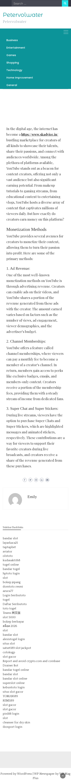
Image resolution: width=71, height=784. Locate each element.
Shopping (12, 62)
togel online (11, 564)
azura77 (8, 591)
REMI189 (8, 700)
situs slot (9, 643)
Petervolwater (23, 14)
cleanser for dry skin (16, 722)
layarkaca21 (10, 542)
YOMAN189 (10, 696)
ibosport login (12, 726)
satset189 (9, 648)
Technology (14, 70)
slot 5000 (9, 617)
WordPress (24, 773)
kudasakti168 (11, 560)
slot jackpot (23, 648)
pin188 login (11, 713)
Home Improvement (19, 77)
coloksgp (9, 652)
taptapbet (9, 547)
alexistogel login (14, 639)
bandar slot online (15, 678)
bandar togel (11, 569)
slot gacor (9, 656)
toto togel (9, 608)
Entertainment (15, 47)
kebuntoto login (14, 687)
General (11, 85)
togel (6, 599)
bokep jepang (12, 582)
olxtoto (8, 556)
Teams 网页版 (12, 613)
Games (11, 55)
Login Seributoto (14, 595)
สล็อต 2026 (10, 626)
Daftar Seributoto (15, 604)
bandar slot (10, 538)
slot (5, 577)
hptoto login (11, 573)
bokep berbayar (13, 621)
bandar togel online (16, 670)
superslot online (14, 683)
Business (12, 40)
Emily (32, 497)
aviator (7, 551)
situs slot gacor (13, 691)
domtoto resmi (13, 586)
